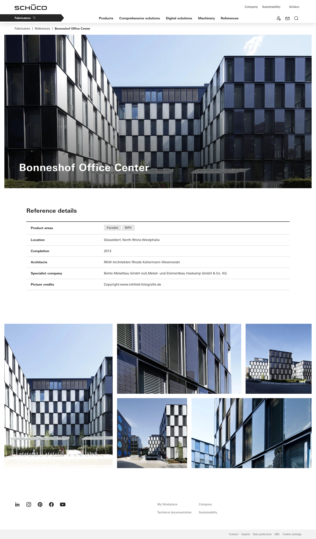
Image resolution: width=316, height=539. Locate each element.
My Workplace (167, 504)
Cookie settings (292, 534)
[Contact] (287, 18)
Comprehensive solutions (139, 18)
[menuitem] (17, 504)
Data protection (262, 534)
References (230, 18)
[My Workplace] (279, 18)
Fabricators (23, 18)
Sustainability (271, 7)
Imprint (245, 534)
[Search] (296, 18)
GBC (277, 534)
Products (106, 18)
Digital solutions (179, 18)
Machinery (206, 18)
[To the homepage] (31, 7)
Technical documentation (174, 512)
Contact (233, 534)
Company (251, 7)
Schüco (294, 7)
